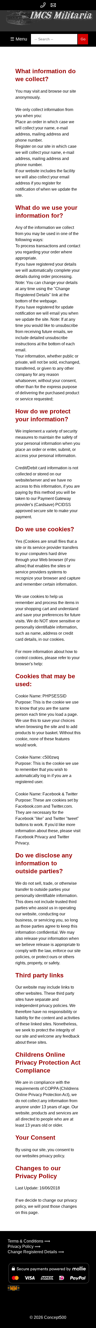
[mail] (53, 5)
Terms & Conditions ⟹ (29, 1241)
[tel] (43, 5)
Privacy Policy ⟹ (24, 1246)
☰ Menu (18, 39)
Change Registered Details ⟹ (36, 1252)
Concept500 (55, 1317)
